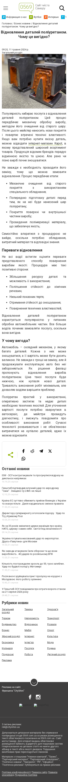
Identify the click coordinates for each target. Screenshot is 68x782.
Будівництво (9, 624)
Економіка (8, 642)
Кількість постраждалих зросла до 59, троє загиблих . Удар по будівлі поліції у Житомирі (33, 565)
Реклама (7, 660)
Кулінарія (7, 648)
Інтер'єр (29, 642)
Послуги (29, 648)
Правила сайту (39, 772)
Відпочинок (31, 624)
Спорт (50, 630)
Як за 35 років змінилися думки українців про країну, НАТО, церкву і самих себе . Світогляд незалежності (32, 527)
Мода (50, 642)
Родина (51, 648)
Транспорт (53, 618)
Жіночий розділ (11, 636)
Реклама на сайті (11, 687)
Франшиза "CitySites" (13, 690)
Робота (29, 654)
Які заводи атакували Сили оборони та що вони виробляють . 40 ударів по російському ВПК (29, 552)
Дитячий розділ (56, 654)
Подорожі (8, 654)
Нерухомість (32, 618)
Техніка (29, 609)
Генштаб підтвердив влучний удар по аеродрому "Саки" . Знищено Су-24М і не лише (30, 490)
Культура (52, 636)
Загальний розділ (8, 611)
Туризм (6, 618)
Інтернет (29, 636)
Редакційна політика (26, 775)
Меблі (28, 630)
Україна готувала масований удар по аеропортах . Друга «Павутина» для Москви (31, 540)
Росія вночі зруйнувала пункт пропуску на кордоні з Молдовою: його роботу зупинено (32, 578)
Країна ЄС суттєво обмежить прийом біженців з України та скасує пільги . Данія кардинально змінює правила (34, 502)
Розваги (51, 624)
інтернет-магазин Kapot (45, 143)
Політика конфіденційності (16, 772)
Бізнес (5, 630)
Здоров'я (52, 609)
